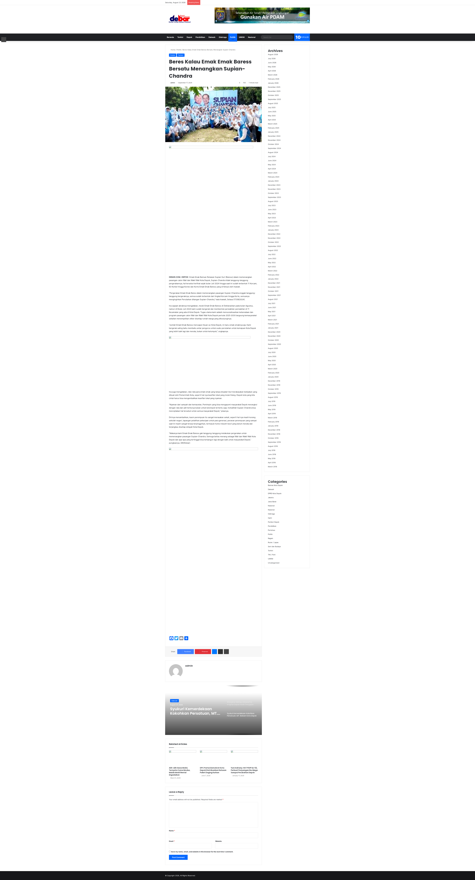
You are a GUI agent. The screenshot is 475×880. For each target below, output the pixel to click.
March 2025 (272, 124)
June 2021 (272, 307)
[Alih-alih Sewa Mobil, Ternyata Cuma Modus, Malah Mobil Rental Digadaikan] (182, 757)
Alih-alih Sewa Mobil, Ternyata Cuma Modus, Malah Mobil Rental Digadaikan (179, 771)
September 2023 (274, 197)
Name (172, 831)
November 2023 (274, 189)
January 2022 (273, 279)
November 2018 (274, 434)
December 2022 (274, 234)
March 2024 (272, 173)
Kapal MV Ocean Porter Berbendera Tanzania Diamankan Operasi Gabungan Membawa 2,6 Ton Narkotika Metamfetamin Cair (193, 711)
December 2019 (274, 381)
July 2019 (271, 401)
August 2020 (273, 348)
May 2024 (272, 165)
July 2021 (271, 303)
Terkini (180, 37)
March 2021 (272, 320)
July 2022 (271, 254)
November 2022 (274, 238)
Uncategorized (273, 563)
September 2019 (274, 393)
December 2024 (274, 136)
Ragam (270, 538)
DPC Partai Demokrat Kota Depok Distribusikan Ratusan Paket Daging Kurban (213, 770)
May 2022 (272, 263)
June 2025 (272, 112)
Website (218, 841)
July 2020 (271, 352)
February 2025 (273, 128)
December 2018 (274, 430)
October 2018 (273, 438)
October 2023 (273, 193)
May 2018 (271, 458)
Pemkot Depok (273, 522)
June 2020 (272, 356)
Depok (189, 37)
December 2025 (274, 87)
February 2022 (273, 275)
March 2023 (272, 222)
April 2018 (272, 462)
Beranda (170, 37)
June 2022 (272, 258)
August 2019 (273, 397)
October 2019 (273, 389)
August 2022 (273, 250)
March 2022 (272, 271)
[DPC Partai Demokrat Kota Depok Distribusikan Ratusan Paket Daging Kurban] (213, 757)
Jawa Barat (272, 502)
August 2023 (273, 201)
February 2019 (273, 422)
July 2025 (271, 107)
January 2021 (273, 328)
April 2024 (272, 169)
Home (172, 50)
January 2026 (273, 83)
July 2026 (271, 58)
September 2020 (274, 344)
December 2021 (274, 283)
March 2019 (272, 418)
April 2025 (272, 120)
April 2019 (272, 414)
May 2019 (271, 409)
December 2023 (274, 185)
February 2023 (273, 226)
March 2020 (272, 369)
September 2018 (274, 442)
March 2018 (272, 467)
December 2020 (274, 332)
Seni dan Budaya (274, 546)
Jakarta (270, 497)
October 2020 (273, 340)
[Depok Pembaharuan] (179, 19)
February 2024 (273, 177)
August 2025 (273, 103)
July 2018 (271, 450)
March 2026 (272, 75)
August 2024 (273, 152)
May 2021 (271, 312)
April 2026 (272, 71)
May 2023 (272, 214)
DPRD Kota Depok (274, 493)
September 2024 (274, 148)
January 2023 (273, 230)
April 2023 (272, 218)
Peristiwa (271, 530)
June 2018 (272, 454)
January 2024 (273, 181)
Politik (232, 37)
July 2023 (271, 205)
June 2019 (272, 405)
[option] (213, 710)
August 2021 (273, 299)
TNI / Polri (271, 555)
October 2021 (273, 291)
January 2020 (273, 377)
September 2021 (274, 295)
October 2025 (273, 95)
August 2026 (273, 54)
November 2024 (274, 140)
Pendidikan (200, 37)
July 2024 (271, 156)
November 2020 (274, 336)
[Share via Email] (220, 651)
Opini (270, 518)
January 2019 (273, 426)
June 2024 (272, 161)
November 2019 (274, 385)
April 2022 (272, 267)
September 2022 (274, 246)
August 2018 (273, 446)
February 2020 (273, 373)
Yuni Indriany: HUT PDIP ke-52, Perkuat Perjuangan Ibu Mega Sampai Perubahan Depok (244, 770)
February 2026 (273, 79)
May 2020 (272, 360)
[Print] (226, 651)
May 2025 (272, 116)
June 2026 (272, 63)
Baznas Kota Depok (275, 485)
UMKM (242, 37)
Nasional (251, 37)
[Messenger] (214, 651)
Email (172, 841)
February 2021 (273, 324)
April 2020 (272, 365)
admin (172, 83)
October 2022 (273, 242)
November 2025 (274, 91)
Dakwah (212, 37)
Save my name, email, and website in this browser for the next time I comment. (202, 852)
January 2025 (273, 132)
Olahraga (223, 37)
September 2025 (274, 99)
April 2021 (272, 316)
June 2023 (272, 209)
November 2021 (274, 287)
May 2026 (272, 67)
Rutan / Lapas (273, 542)
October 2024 (273, 144)
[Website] (186, 670)
